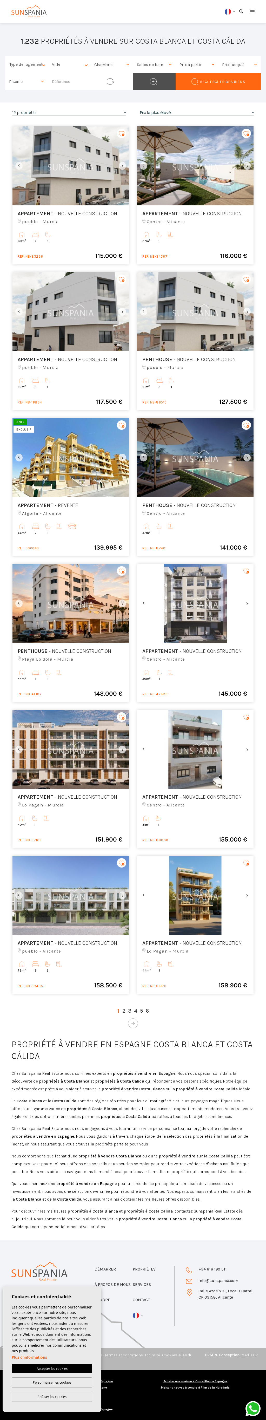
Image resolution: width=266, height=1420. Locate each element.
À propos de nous (113, 1284)
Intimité (152, 1355)
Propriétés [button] (144, 1269)
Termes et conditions (124, 1355)
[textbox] (27, 65)
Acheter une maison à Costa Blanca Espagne (195, 1381)
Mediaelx (249, 1355)
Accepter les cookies (52, 1368)
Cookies (169, 1355)
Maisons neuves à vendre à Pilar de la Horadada (195, 1387)
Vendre (102, 1299)
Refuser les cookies (51, 1396)
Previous (17, 165)
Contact (141, 1299)
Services (142, 1284)
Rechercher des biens (222, 81)
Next (123, 165)
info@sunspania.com (218, 1280)
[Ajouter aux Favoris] (122, 133)
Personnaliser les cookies (52, 1382)
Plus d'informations (29, 1357)
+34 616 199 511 (212, 1269)
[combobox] (26, 64)
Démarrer (105, 1269)
